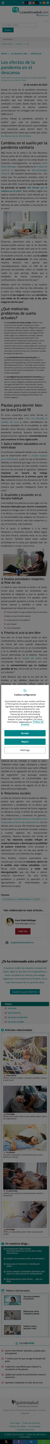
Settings (25, 750)
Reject (25, 741)
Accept (25, 733)
